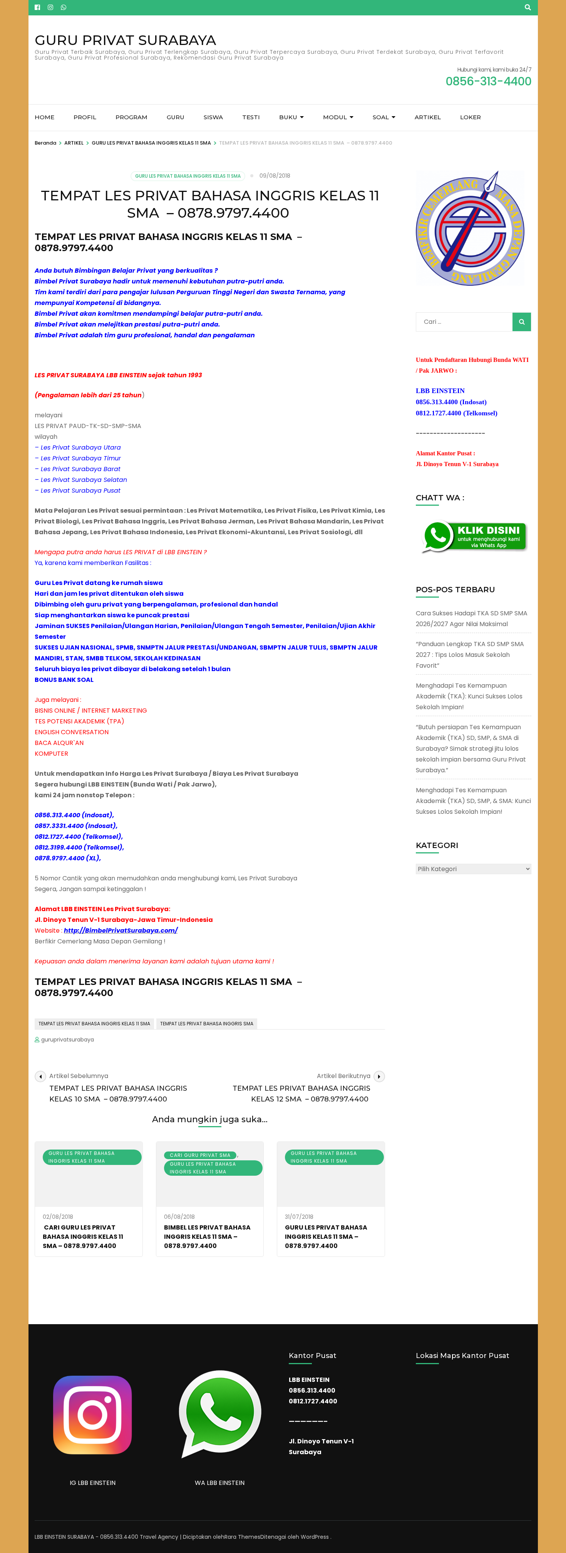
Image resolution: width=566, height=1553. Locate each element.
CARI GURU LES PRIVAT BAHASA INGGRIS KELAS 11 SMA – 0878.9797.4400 (83, 1236)
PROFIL (85, 117)
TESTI (251, 117)
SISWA (213, 117)
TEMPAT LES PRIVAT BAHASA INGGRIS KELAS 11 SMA (94, 1023)
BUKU (288, 117)
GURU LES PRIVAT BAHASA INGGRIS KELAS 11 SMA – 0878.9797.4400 (326, 1236)
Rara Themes (242, 1537)
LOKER (470, 117)
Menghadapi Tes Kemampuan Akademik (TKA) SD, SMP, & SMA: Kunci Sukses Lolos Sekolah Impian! (473, 801)
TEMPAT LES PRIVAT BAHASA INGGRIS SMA (206, 1023)
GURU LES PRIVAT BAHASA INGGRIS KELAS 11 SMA (188, 176)
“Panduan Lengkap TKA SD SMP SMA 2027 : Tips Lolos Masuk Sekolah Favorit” (470, 655)
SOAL (381, 117)
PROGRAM (131, 117)
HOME (44, 117)
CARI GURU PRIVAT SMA (200, 1155)
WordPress (315, 1537)
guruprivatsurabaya (67, 1039)
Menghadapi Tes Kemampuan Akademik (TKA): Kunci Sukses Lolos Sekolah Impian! (469, 696)
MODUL (335, 117)
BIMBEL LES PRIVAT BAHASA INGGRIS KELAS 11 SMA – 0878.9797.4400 (207, 1236)
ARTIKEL (428, 117)
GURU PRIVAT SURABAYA (125, 40)
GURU (175, 117)
